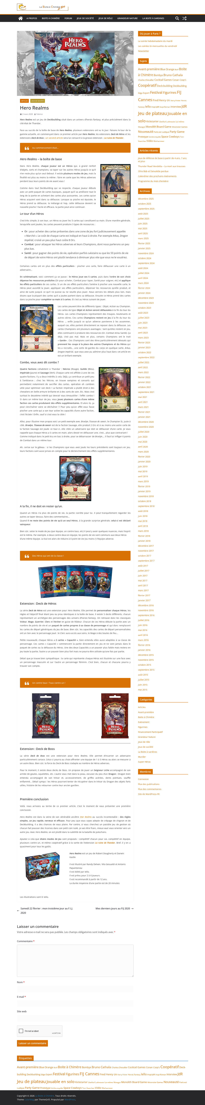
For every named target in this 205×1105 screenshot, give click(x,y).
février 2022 (144, 377)
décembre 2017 (146, 545)
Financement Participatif (150, 732)
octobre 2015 (144, 664)
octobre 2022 (144, 352)
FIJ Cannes (89, 1073)
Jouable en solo (61, 1081)
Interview (176, 106)
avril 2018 (143, 526)
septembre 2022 (146, 357)
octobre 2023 (144, 307)
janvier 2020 (144, 461)
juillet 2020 (143, 431)
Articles (24, 101)
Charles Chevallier (146, 80)
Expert (146, 93)
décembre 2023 (146, 297)
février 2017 (144, 595)
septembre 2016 (146, 615)
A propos (32, 18)
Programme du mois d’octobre (153, 181)
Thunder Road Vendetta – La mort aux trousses (161, 166)
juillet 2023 (143, 317)
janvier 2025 (144, 248)
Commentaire (26, 941)
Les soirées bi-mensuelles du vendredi (157, 46)
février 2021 (144, 412)
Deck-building (164, 85)
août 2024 (143, 268)
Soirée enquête (155, 137)
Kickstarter (152, 121)
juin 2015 (142, 684)
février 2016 (144, 645)
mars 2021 (143, 407)
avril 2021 (143, 402)
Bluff (176, 70)
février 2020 (144, 456)
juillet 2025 (143, 218)
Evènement (143, 722)
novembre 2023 (146, 302)
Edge (140, 93)
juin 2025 (142, 223)
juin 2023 (142, 322)
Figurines (169, 92)
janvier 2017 (144, 600)
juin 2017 (142, 575)
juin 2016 (142, 625)
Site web (22, 1011)
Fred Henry (159, 100)
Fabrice (39, 114)
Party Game (177, 131)
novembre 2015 (146, 659)
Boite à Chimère (51, 18)
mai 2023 (142, 327)
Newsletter (143, 51)
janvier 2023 (144, 347)
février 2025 (144, 243)
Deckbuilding (180, 85)
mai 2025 (142, 228)
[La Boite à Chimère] (20, 18)
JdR (184, 106)
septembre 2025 (146, 208)
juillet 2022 (143, 362)
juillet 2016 (143, 620)
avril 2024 (143, 278)
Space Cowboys (170, 136)
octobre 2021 (144, 387)
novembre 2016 (146, 610)
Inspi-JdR (155, 106)
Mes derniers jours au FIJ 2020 (113, 908)
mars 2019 (143, 481)
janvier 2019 (144, 491)
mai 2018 (142, 521)
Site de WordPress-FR (149, 794)
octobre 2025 (144, 203)
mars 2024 (143, 283)
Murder (142, 756)
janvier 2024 (144, 293)
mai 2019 (142, 471)
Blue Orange (167, 69)
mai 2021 (142, 397)
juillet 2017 (143, 570)
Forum (68, 18)
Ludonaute (170, 121)
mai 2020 (142, 441)
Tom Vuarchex (88, 1088)
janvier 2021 (144, 416)
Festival (156, 92)
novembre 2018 (146, 496)
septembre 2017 (146, 560)
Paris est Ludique (161, 132)
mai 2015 (142, 689)
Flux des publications (148, 784)
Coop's (183, 79)
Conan (175, 79)
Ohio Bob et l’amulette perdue (153, 171)
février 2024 (144, 288)
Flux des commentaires (149, 789)
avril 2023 (143, 332)
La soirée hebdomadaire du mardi (155, 41)
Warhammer (159, 141)
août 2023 (143, 312)
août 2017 (143, 565)
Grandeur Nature (127, 18)
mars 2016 (143, 640)
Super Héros (144, 761)
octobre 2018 (144, 501)
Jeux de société (85, 18)
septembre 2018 (146, 506)
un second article (54, 137)
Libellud (162, 121)
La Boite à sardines (153, 18)
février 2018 (144, 535)
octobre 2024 (144, 258)
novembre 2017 (146, 550)
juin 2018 (142, 516)
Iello (148, 106)
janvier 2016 (144, 650)
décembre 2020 (146, 421)
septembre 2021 (146, 392)
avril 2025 (143, 233)
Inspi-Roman (165, 107)
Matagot (141, 127)
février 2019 (144, 486)
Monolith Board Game (158, 126)
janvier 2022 (144, 382)
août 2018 (143, 511)
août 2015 (143, 674)
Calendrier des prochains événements (157, 176)
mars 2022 (143, 372)
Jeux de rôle (106, 18)
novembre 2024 (146, 253)
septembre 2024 (146, 263)
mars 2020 (143, 451)
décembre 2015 (146, 654)
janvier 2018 (144, 540)
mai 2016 (142, 630)
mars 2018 (143, 531)
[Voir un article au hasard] (184, 18)
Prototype (143, 136)
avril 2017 (143, 585)
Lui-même (180, 121)
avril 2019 (143, 476)
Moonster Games (179, 126)
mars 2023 (143, 337)
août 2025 (143, 213)
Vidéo (149, 141)
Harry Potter (175, 100)
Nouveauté (145, 131)
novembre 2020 (146, 426)
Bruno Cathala (173, 75)
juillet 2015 (143, 679)
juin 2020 (142, 436)
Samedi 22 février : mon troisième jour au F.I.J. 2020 (47, 910)
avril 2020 (143, 446)
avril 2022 (143, 367)
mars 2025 (143, 238)
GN (168, 100)
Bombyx (158, 75)
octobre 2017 (144, 555)
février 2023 (144, 342)
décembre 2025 (146, 198)
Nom (21, 982)
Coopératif (147, 85)
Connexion (143, 779)
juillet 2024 (143, 273)
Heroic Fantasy (134, 1074)
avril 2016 (143, 635)
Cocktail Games (163, 79)
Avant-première (149, 69)
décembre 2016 (146, 605)
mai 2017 (142, 580)
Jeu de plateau (152, 113)
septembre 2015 (146, 669)
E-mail (21, 996)
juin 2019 (142, 466)
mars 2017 (143, 590)
